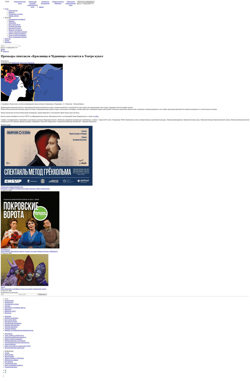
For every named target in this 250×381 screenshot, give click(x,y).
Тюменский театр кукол (20, 2)
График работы (14, 16)
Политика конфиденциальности (15, 337)
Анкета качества (10, 344)
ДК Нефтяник (5, 249)
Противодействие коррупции (14, 348)
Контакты (8, 42)
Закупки (7, 306)
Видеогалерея (9, 356)
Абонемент (12, 23)
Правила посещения (15, 30)
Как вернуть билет (15, 28)
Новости (7, 39)
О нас (6, 9)
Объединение (13, 10)
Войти (3, 49)
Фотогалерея (9, 354)
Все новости (9, 361)
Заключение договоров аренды (15, 307)
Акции (7, 40)
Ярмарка (11, 21)
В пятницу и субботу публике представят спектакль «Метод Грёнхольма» (25, 188)
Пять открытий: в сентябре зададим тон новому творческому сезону (23, 289)
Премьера (31, 63)
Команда (11, 12)
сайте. (97, 116)
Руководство (9, 302)
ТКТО (3, 287)
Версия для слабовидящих (86, 2)
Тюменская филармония (45, 2)
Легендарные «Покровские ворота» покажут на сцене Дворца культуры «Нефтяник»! (29, 251)
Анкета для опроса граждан (18, 32)
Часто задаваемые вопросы (18, 37)
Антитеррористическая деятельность (17, 342)
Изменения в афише (11, 360)
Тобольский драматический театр (71, 3)
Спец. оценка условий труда (14, 335)
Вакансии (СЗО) (10, 311)
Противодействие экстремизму (15, 341)
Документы (8, 333)
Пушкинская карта (15, 26)
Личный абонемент (11, 327)
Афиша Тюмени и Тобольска (14, 358)
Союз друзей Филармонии (17, 35)
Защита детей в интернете (17, 33)
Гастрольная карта (11, 363)
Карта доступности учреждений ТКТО (18, 346)
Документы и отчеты (16, 14)
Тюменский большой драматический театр (32, 4)
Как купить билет (14, 24)
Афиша (41, 7)
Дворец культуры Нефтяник (58, 2)
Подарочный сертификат (17, 19)
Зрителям (8, 316)
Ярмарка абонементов (12, 325)
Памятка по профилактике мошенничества (19, 330)
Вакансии (8, 309)
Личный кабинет (10, 328)
